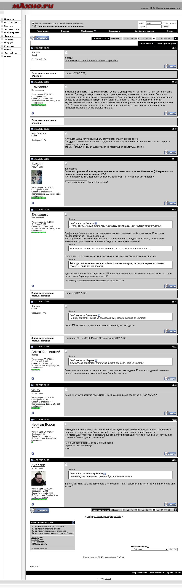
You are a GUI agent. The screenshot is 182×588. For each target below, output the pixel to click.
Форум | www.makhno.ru (45, 23)
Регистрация (43, 31)
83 (147, 38)
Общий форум (65, 23)
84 (150, 38)
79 (132, 38)
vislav (35, 390)
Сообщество (87, 31)
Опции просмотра (165, 43)
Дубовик (38, 465)
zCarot (108, 579)
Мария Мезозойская (102, 338)
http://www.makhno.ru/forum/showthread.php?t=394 (91, 60)
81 (139, 38)
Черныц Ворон (43, 424)
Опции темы (145, 43)
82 (143, 38)
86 (158, 38)
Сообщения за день (144, 31)
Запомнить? (171, 23)
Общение (78, 23)
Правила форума (39, 548)
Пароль (142, 27)
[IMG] (33, 542)
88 (165, 38)
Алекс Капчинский (45, 352)
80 (136, 38)
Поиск (170, 31)
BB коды (35, 537)
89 (169, 38)
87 (162, 38)
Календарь (114, 31)
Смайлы (35, 540)
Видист (69, 73)
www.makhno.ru (157, 573)
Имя (141, 23)
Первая (115, 38)
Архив (170, 573)
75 (128, 38)
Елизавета (39, 87)
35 (124, 38)
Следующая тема (113, 516)
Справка (64, 31)
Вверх (178, 573)
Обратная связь (140, 573)
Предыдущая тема (95, 516)
